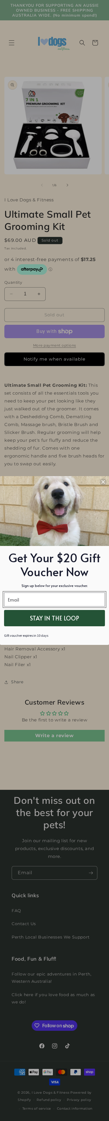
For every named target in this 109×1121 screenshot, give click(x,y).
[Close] (103, 481)
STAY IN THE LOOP (54, 618)
